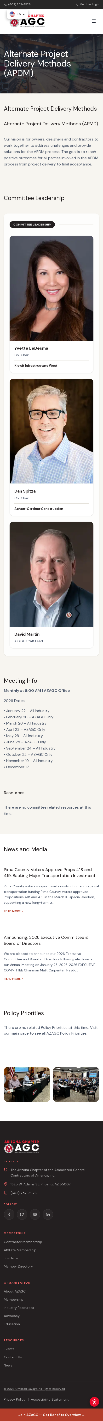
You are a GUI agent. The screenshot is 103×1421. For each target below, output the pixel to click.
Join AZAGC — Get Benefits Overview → (51, 1415)
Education (12, 1324)
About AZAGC (15, 1291)
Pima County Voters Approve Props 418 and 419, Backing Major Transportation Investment (50, 872)
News (8, 1365)
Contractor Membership (23, 1242)
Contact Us (13, 1357)
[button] (17, 14)
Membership (13, 1299)
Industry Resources (19, 1307)
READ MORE (13, 911)
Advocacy (12, 1316)
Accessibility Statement (50, 1399)
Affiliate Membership (20, 1250)
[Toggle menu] (94, 21)
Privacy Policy (14, 1399)
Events (9, 1349)
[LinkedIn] (48, 1214)
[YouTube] (35, 1214)
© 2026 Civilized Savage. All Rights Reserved (34, 1389)
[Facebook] (9, 1214)
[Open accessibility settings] (94, 1402)
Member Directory (18, 1266)
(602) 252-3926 (24, 1193)
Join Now (11, 1258)
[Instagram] (22, 1214)
